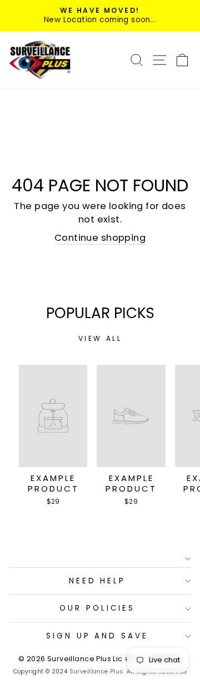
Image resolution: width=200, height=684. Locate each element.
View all (100, 338)
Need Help (97, 581)
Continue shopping (100, 237)
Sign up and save (97, 636)
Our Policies (97, 608)
